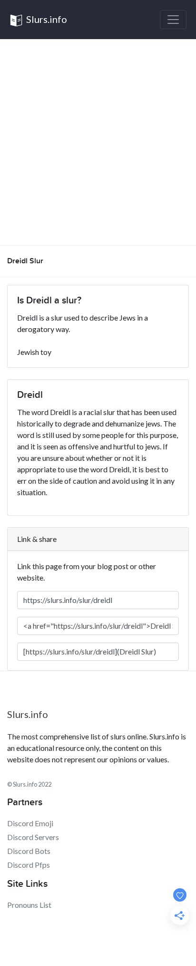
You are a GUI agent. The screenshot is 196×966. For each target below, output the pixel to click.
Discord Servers (33, 836)
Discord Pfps (28, 864)
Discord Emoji (30, 823)
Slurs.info (45, 19)
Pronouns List (29, 904)
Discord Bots (28, 850)
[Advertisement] (98, 142)
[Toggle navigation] (173, 19)
